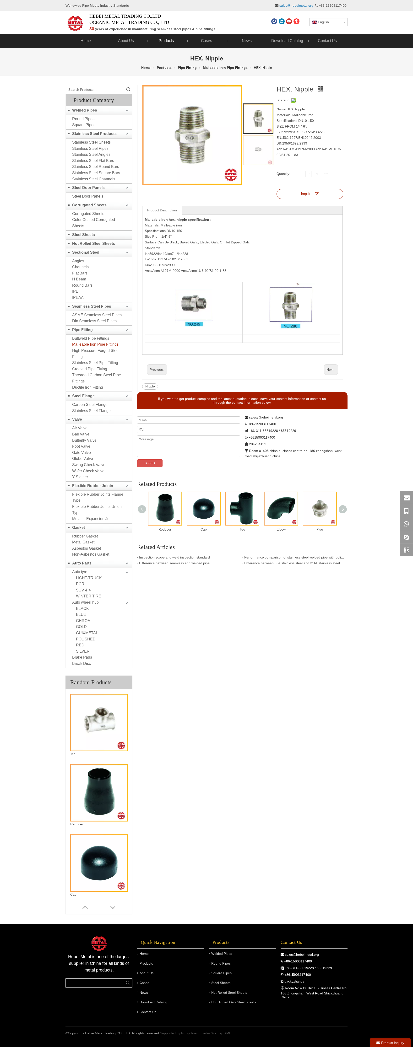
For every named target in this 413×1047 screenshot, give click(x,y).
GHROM (83, 621)
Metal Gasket (83, 542)
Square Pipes (83, 125)
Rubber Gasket (85, 536)
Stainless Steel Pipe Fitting (95, 363)
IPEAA (78, 297)
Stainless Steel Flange (91, 411)
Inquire (307, 194)
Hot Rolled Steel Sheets (93, 244)
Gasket (78, 528)
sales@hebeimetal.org (302, 954)
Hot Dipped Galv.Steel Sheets (233, 1002)
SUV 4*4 (83, 590)
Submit (150, 463)
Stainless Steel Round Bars (95, 167)
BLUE (81, 614)
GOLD (81, 627)
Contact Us (148, 1012)
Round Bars (82, 285)
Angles (78, 261)
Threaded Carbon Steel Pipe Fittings (96, 378)
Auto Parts (82, 563)
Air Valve (79, 428)
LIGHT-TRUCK (89, 578)
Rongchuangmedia (195, 1033)
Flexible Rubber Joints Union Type (97, 510)
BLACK (82, 609)
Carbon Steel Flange (90, 405)
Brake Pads (82, 657)
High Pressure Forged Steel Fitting (96, 354)
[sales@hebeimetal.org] (406, 497)
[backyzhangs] (406, 536)
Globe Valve (82, 458)
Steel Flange (83, 396)
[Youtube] (289, 21)
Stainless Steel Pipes (90, 148)
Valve (77, 419)
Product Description (162, 210)
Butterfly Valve (84, 440)
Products (146, 963)
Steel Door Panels (88, 188)
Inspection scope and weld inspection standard (174, 557)
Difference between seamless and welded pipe (174, 563)
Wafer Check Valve (88, 471)
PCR (80, 584)
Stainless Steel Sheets (91, 142)
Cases (144, 983)
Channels (80, 267)
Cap (73, 894)
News (144, 992)
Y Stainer (80, 477)
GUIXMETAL (87, 633)
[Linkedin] (282, 21)
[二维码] (406, 549)
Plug (319, 529)
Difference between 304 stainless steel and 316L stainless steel (292, 563)
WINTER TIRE (88, 596)
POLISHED (86, 639)
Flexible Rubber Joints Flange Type (97, 497)
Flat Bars (79, 273)
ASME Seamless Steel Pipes (97, 315)
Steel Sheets (83, 235)
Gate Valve (81, 453)
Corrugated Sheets (89, 205)
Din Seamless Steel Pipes (94, 321)
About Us (146, 973)
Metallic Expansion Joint (93, 519)
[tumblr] (296, 21)
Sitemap (217, 1033)
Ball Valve (80, 434)
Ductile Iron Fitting (87, 387)
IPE (75, 291)
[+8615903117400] (406, 523)
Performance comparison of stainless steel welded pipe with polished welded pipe (295, 557)
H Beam (79, 279)
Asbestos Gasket (86, 548)
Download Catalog (153, 1002)
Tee (73, 754)
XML (227, 1033)
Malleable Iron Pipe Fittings (95, 344)
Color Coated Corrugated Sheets (93, 223)
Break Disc (81, 663)
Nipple (150, 386)
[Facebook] (274, 21)
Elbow (281, 529)
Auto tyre (79, 572)
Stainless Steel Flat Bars (93, 161)
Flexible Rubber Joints (92, 486)
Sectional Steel (85, 252)
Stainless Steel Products (94, 134)
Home (144, 954)
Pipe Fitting (82, 330)
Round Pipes (83, 119)
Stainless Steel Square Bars (96, 173)
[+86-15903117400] (406, 510)
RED (80, 645)
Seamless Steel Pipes (91, 306)
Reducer (76, 824)
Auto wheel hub (85, 602)
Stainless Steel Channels (93, 179)
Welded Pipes (84, 110)
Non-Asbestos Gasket (90, 554)
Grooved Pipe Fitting (89, 369)
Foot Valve (81, 446)
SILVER (83, 651)
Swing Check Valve (88, 465)
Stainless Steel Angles (91, 154)
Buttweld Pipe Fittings (90, 338)
